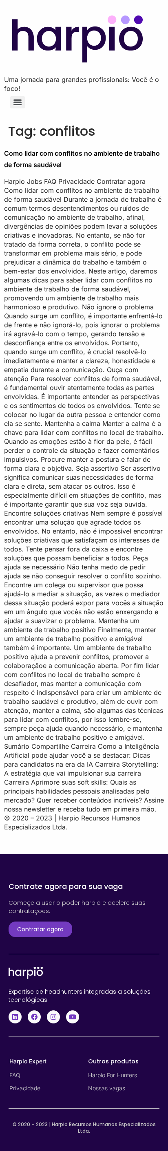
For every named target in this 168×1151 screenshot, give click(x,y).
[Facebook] (34, 1016)
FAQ (14, 1075)
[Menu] (17, 102)
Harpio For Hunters (112, 1075)
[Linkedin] (15, 1016)
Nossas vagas (106, 1088)
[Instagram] (53, 1016)
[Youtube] (72, 1016)
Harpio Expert (27, 1061)
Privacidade (24, 1088)
